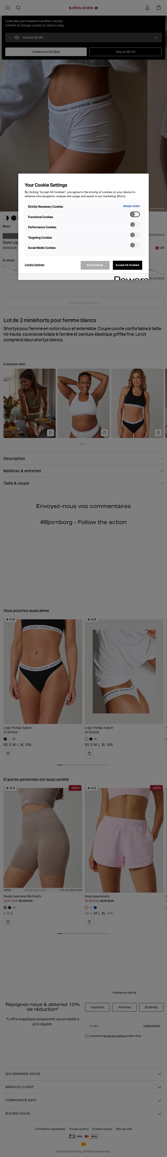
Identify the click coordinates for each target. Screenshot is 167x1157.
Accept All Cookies (127, 265)
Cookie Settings (35, 264)
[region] (83, 227)
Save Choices (95, 265)
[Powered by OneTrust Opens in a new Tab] (130, 277)
